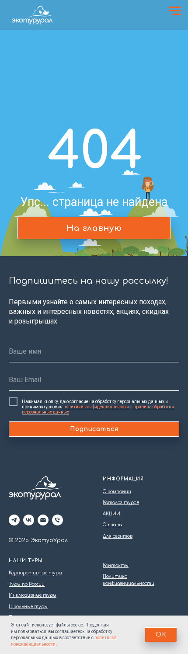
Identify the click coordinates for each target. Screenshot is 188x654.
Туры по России (27, 584)
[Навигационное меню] (175, 11)
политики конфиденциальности (96, 406)
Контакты (116, 565)
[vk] (28, 520)
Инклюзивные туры (32, 595)
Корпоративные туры (35, 573)
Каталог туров (121, 502)
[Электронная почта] (43, 520)
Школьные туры (28, 606)
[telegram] (14, 520)
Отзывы (112, 524)
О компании (117, 491)
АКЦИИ (111, 513)
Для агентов (117, 536)
